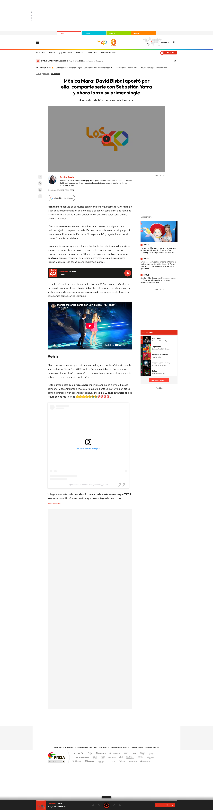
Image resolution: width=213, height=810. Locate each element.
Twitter (40, 183)
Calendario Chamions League (69, 67)
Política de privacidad (84, 747)
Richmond (77, 760)
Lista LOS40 (40, 53)
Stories (121, 721)
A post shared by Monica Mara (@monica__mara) (88, 485)
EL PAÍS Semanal (130, 756)
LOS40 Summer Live (108, 53)
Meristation (144, 760)
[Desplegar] (106, 797)
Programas (67, 53)
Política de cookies (100, 747)
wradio (102, 756)
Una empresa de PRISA (56, 755)
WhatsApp (40, 190)
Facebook (40, 177)
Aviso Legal (58, 747)
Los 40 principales (90, 753)
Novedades (55, 74)
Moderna (88, 760)
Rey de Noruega (147, 67)
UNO (95, 756)
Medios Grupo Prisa (56, 761)
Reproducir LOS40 (127, 273)
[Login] (174, 42)
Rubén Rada (161, 67)
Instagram (92, 721)
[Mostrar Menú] (39, 42)
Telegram (40, 196)
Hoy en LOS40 (92, 53)
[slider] (106, 800)
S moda (122, 760)
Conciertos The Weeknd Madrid (98, 67)
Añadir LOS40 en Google (63, 198)
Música (52, 53)
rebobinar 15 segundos (98, 805)
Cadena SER (125, 753)
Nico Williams (120, 67)
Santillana (102, 753)
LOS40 (61, 33)
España (164, 42)
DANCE (112, 33)
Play (106, 805)
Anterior (92, 805)
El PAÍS (78, 753)
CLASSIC (87, 33)
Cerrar (175, 61)
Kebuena (148, 756)
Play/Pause (106, 139)
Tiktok (97, 721)
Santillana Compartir (115, 753)
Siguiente (120, 805)
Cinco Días (111, 756)
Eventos (79, 53)
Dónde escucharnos (152, 747)
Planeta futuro (139, 756)
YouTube (102, 721)
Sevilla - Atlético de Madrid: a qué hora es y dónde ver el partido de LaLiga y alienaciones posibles (158, 280)
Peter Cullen (133, 67)
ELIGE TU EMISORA (164, 805)
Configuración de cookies (118, 747)
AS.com (133, 753)
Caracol (150, 753)
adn (141, 753)
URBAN (136, 33)
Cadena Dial (121, 756)
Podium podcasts (101, 760)
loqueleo (132, 760)
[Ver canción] (147, 340)
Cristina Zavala (67, 177)
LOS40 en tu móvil (136, 747)
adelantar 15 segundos (114, 805)
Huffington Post (81, 756)
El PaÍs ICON (112, 760)
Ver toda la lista (157, 380)
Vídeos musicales (54, 503)
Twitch (116, 721)
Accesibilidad (69, 747)
